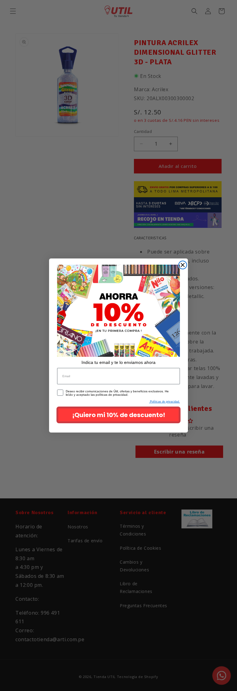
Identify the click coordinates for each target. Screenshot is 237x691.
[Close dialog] (183, 265)
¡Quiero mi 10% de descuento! (118, 415)
